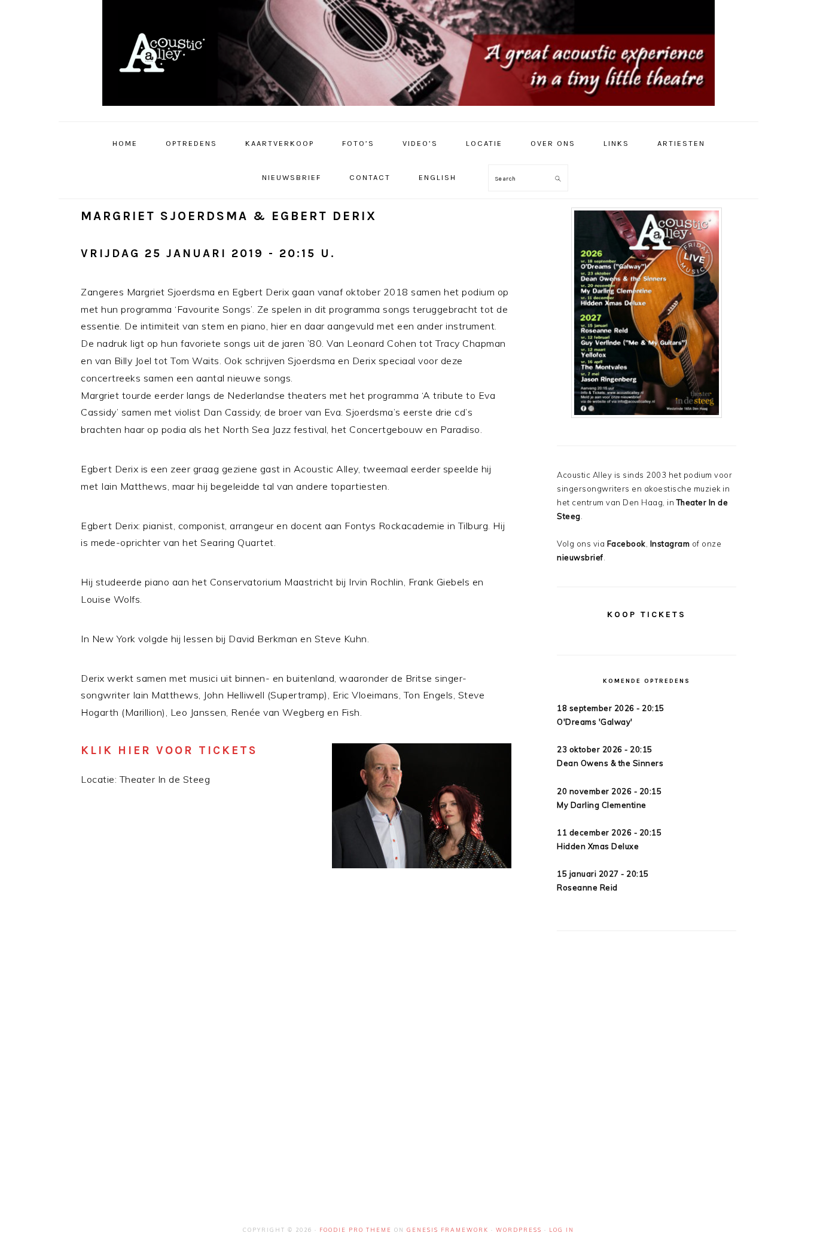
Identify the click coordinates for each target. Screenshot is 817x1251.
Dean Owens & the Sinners (610, 763)
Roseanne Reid (587, 887)
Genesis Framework (448, 1229)
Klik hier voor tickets (169, 750)
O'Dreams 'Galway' (595, 722)
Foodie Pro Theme (355, 1229)
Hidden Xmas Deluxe (598, 846)
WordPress (519, 1229)
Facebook (626, 543)
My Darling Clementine (602, 805)
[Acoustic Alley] (408, 108)
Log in (561, 1229)
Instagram (670, 543)
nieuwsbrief (580, 557)
